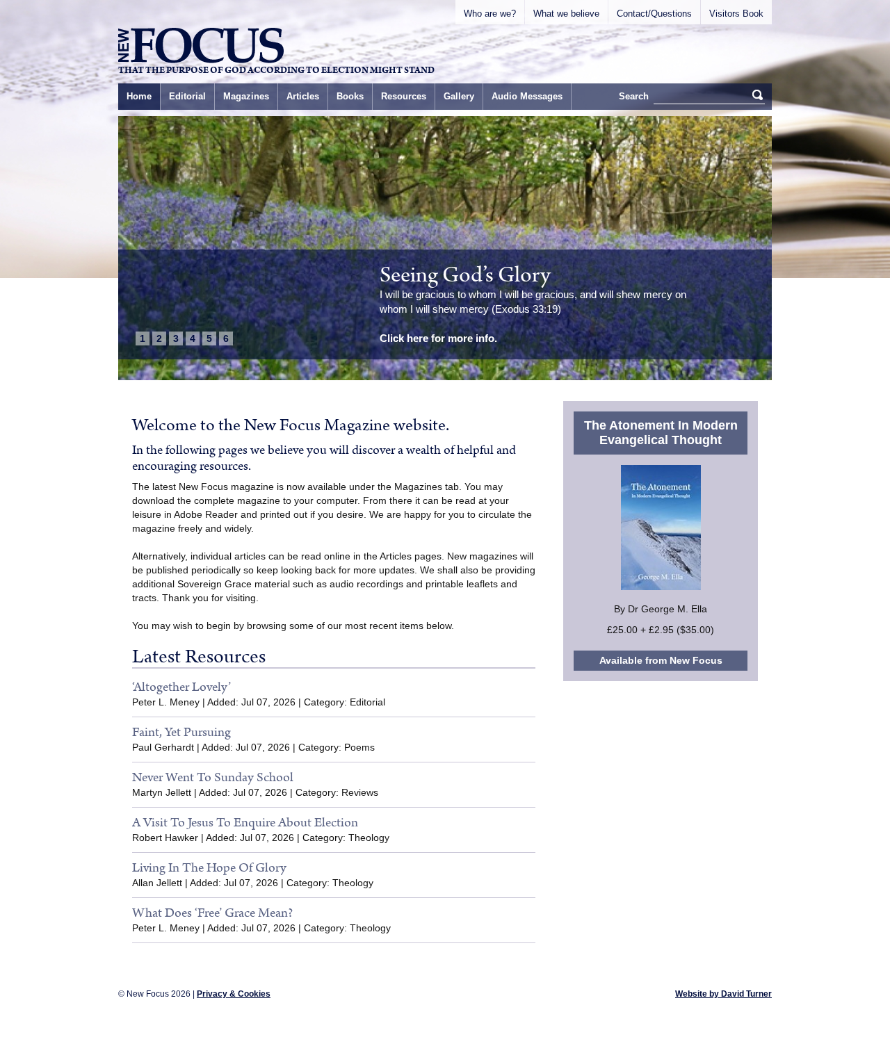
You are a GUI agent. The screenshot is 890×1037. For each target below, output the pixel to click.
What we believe (566, 13)
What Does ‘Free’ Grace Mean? (212, 913)
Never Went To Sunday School (212, 777)
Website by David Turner (723, 994)
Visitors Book (736, 13)
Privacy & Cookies (233, 994)
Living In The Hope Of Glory (209, 868)
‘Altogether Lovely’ (181, 687)
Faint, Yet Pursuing (181, 732)
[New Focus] (201, 45)
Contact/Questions (654, 13)
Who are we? (490, 13)
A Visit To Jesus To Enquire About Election (245, 823)
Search (634, 96)
